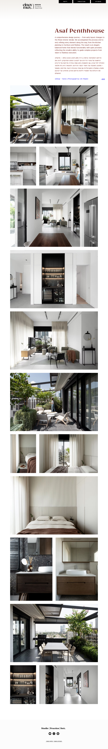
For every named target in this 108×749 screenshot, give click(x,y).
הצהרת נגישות (58, 741)
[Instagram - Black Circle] (54, 733)
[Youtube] (50, 733)
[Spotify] (58, 733)
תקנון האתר (49, 741)
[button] (65, 1)
